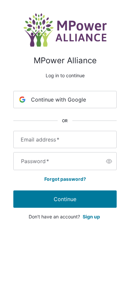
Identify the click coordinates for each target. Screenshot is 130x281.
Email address (40, 139)
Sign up (91, 216)
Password (35, 161)
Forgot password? (65, 179)
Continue (65, 199)
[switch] (109, 161)
